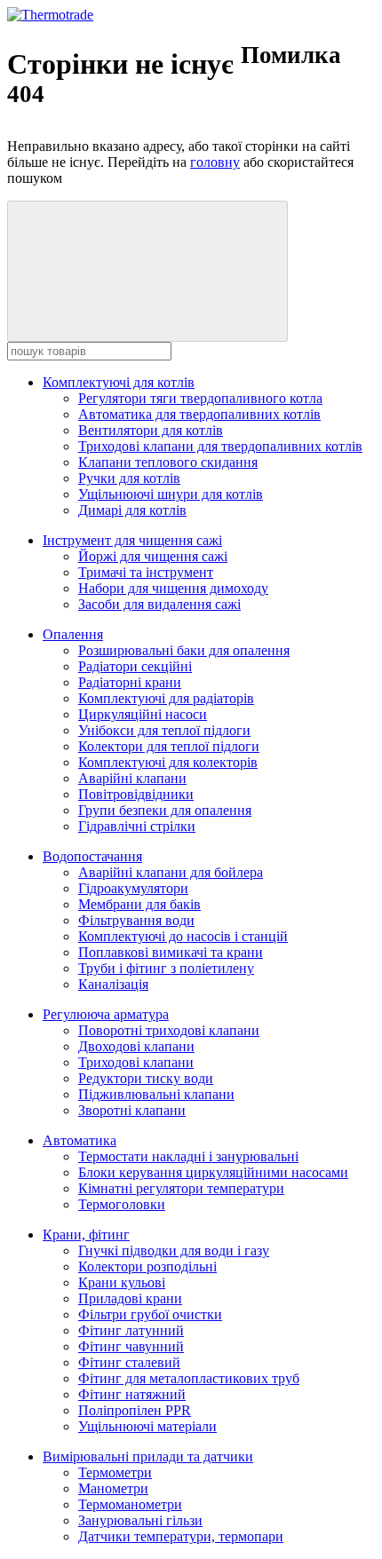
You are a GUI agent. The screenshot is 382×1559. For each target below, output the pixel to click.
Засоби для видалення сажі (159, 604)
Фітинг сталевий (129, 1362)
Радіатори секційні (135, 666)
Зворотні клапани (132, 1110)
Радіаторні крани (129, 682)
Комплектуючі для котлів (119, 382)
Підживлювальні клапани (156, 1094)
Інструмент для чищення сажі (132, 540)
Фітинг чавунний (131, 1346)
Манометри (113, 1488)
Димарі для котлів (132, 510)
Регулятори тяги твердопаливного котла (200, 398)
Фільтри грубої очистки (150, 1314)
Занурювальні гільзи (140, 1520)
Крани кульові (121, 1282)
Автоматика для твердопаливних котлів (199, 414)
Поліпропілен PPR (134, 1410)
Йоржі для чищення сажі (152, 556)
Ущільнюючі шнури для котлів (170, 494)
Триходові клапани (136, 1062)
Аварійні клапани (132, 778)
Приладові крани (130, 1298)
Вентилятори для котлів (150, 430)
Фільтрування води (136, 920)
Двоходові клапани (136, 1046)
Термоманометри (130, 1504)
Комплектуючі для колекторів (168, 762)
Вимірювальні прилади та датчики (148, 1456)
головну (215, 162)
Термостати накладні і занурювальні (188, 1156)
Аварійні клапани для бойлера (170, 872)
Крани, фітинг (86, 1234)
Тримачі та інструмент (145, 572)
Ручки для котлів (129, 478)
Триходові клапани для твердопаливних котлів (220, 446)
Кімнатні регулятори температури (181, 1188)
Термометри (115, 1472)
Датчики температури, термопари (180, 1536)
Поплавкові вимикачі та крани (170, 952)
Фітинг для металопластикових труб (188, 1378)
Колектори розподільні (147, 1266)
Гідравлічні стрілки (136, 826)
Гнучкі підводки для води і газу (173, 1250)
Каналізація (113, 984)
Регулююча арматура (106, 1014)
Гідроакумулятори (133, 888)
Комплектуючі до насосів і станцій (183, 936)
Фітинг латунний (131, 1330)
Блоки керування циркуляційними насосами (213, 1172)
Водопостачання (92, 856)
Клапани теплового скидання (168, 462)
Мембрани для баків (139, 904)
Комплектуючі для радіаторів (166, 698)
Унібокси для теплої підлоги (164, 730)
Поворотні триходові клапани (168, 1030)
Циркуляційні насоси (142, 714)
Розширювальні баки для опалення (184, 650)
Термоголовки (121, 1204)
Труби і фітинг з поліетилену (166, 968)
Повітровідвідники (136, 794)
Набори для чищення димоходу (173, 588)
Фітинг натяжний (132, 1394)
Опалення (73, 634)
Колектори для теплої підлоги (168, 746)
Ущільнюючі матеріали (147, 1426)
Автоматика (79, 1140)
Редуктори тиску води (145, 1078)
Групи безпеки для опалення (164, 810)
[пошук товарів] (147, 271)
